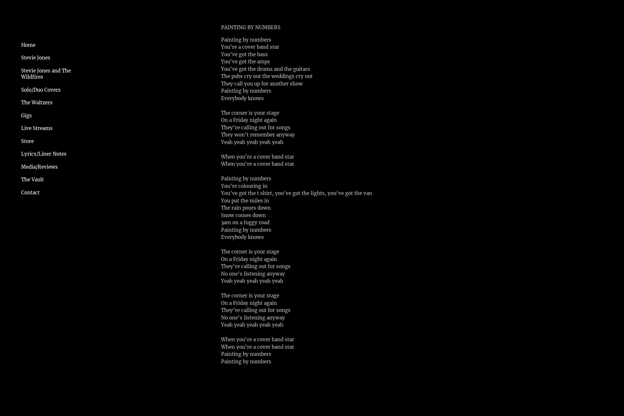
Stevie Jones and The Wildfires (46, 74)
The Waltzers (37, 102)
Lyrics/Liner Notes (44, 154)
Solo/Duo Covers (41, 90)
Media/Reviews (39, 167)
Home (28, 45)
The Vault (32, 179)
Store (27, 141)
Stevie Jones (35, 58)
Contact (30, 192)
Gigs (26, 115)
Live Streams (37, 128)
